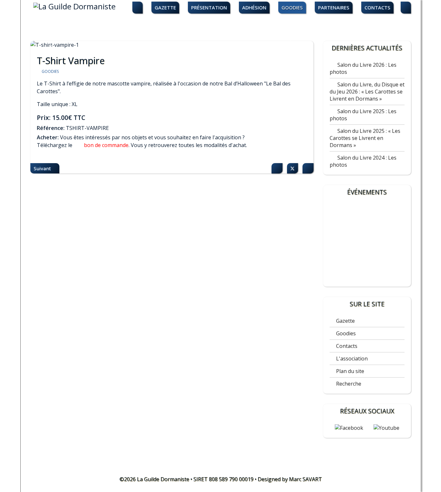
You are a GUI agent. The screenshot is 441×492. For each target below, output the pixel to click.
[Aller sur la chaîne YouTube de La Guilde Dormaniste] (386, 427)
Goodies (292, 7)
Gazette (165, 7)
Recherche (348, 383)
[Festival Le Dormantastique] (367, 242)
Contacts (377, 7)
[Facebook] (277, 168)
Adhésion (254, 7)
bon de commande (106, 145)
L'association (352, 358)
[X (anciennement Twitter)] (292, 168)
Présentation (209, 7)
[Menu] (406, 8)
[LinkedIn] (308, 168)
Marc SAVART (305, 479)
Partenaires (333, 7)
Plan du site (350, 371)
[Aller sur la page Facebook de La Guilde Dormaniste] (349, 427)
